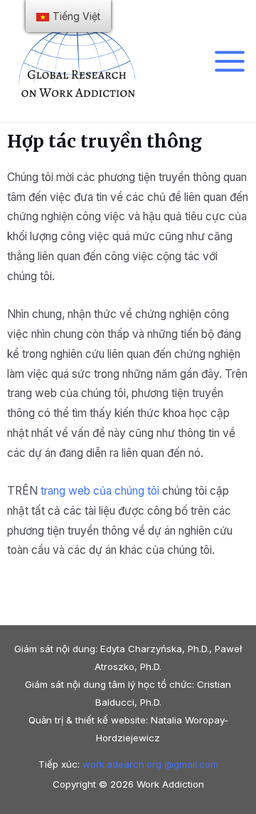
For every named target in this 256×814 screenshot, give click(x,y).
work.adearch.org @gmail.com (150, 764)
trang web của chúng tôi (100, 491)
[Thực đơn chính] (230, 61)
